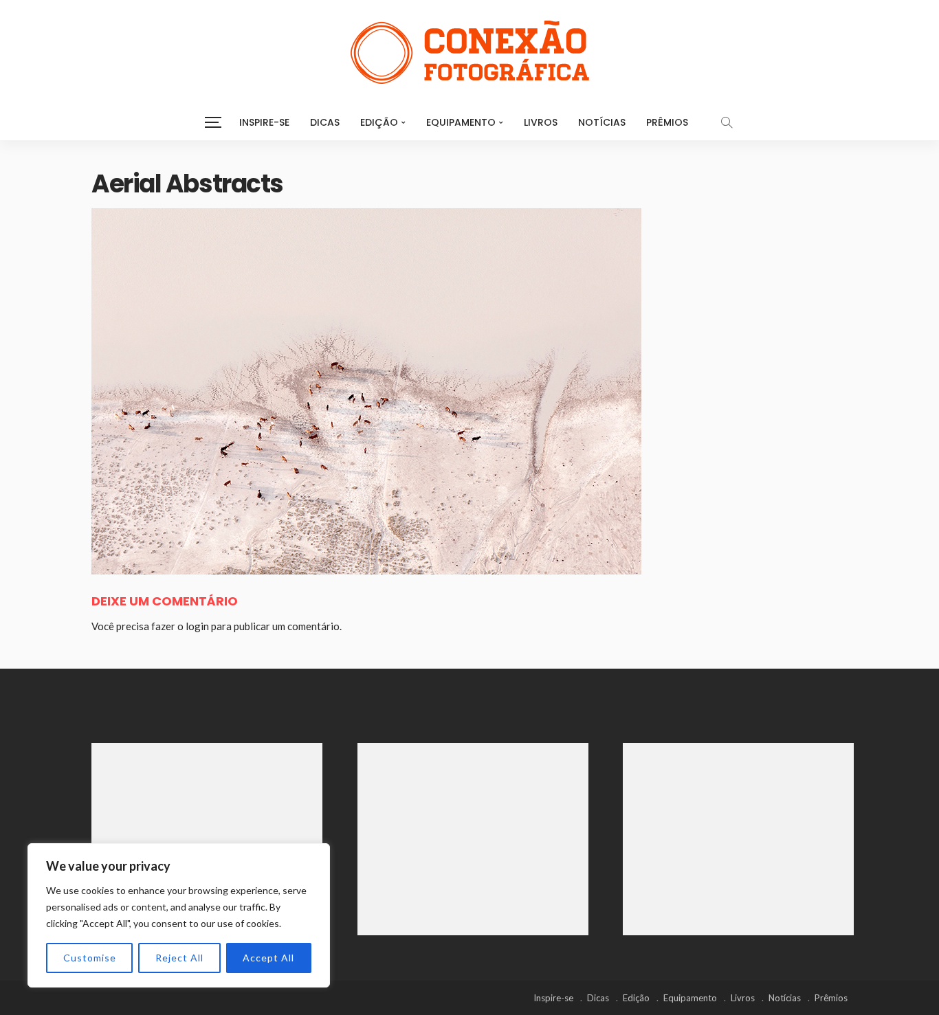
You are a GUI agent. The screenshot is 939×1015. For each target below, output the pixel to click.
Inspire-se (264, 122)
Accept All (268, 957)
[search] (726, 122)
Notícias (602, 122)
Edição (379, 122)
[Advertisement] (206, 839)
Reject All (179, 957)
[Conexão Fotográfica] (469, 52)
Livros (540, 122)
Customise (89, 957)
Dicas (325, 122)
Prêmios (667, 122)
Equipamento (461, 122)
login (197, 626)
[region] (178, 915)
